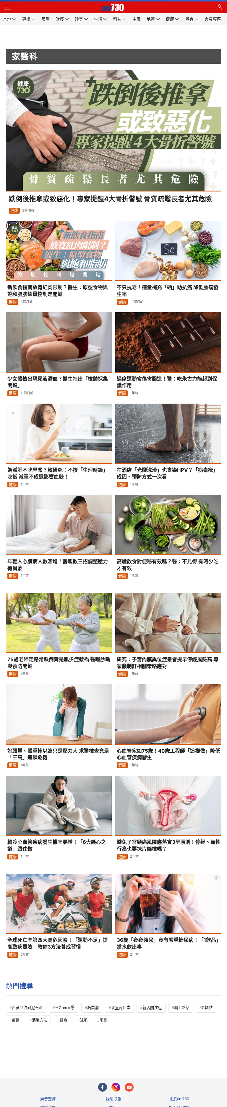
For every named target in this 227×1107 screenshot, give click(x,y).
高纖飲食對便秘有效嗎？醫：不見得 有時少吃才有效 (167, 565)
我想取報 (113, 1098)
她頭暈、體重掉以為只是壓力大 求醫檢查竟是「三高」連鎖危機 (58, 754)
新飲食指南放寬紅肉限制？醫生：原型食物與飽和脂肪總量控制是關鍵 (57, 290)
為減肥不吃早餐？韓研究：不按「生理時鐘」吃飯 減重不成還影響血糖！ (57, 473)
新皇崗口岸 (120, 1007)
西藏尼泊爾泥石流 (27, 1007)
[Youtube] (129, 1087)
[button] (7, 7)
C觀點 (207, 1007)
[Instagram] (115, 1087)
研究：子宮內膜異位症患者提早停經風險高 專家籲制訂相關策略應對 (167, 662)
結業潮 (93, 1007)
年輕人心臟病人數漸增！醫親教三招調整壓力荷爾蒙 (57, 565)
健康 (14, 210)
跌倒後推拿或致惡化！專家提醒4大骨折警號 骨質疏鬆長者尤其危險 (110, 199)
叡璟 (16, 1020)
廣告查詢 (48, 1098)
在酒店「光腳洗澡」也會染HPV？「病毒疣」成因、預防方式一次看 (167, 473)
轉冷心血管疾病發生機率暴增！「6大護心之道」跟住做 (56, 845)
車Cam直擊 (65, 1007)
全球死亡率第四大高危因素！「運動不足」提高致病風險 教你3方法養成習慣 (57, 943)
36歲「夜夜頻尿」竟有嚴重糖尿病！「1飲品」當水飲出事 (169, 943)
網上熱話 (181, 1007)
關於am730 (179, 1098)
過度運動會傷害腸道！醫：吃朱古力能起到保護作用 (167, 382)
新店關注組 (152, 1007)
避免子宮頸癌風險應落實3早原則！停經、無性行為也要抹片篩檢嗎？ (168, 845)
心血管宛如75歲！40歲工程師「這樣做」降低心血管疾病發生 (168, 754)
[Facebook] (102, 1087)
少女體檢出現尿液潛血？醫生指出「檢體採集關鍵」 (57, 382)
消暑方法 (39, 1020)
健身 (63, 1020)
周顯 (103, 1020)
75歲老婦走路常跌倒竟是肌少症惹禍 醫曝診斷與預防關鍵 (58, 662)
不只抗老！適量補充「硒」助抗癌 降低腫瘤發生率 (167, 290)
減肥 (83, 1020)
